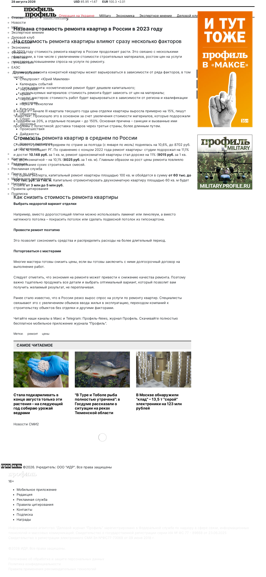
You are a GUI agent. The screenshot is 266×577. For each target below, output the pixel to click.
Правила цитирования (35, 504)
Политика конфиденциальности (34, 564)
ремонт (33, 333)
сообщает (39, 150)
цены (45, 333)
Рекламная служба (32, 499)
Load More (102, 437)
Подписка (25, 514)
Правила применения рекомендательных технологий (52, 569)
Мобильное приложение (37, 489)
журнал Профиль (123, 318)
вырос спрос (95, 298)
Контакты (24, 509)
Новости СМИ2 (26, 424)
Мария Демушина (56, 17)
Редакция (24, 494)
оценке (25, 175)
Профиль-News (95, 318)
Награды (24, 519)
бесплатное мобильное (32, 323)
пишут (181, 111)
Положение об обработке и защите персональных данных (56, 559)
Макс (57, 318)
